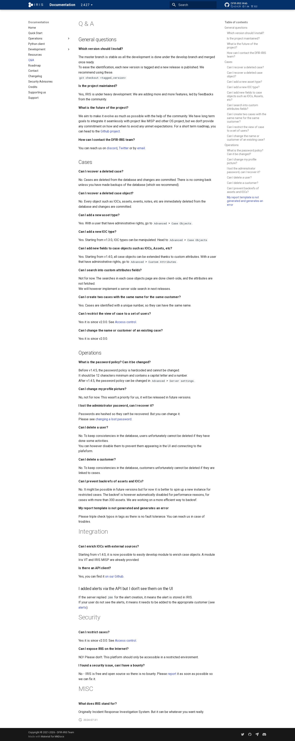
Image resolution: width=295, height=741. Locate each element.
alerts (82, 607)
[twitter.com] (242, 734)
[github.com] (250, 734)
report (172, 674)
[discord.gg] (264, 734)
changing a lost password (113, 419)
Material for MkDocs (52, 736)
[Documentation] (36, 5)
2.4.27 (85, 5)
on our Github (114, 576)
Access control (125, 322)
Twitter (124, 148)
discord (112, 148)
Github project (110, 131)
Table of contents (236, 22)
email (141, 148)
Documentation (38, 22)
